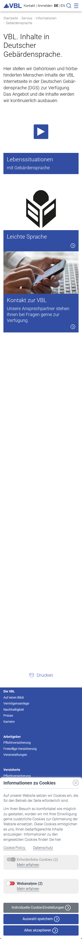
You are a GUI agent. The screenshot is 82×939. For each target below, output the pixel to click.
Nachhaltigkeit (13, 709)
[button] (41, 675)
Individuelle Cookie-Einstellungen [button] (38, 907)
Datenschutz (43, 848)
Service (26, 18)
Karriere (9, 721)
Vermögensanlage (16, 703)
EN (63, 6)
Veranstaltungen (15, 754)
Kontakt (29, 6)
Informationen (46, 18)
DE (56, 6)
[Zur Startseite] (12, 5)
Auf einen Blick (13, 697)
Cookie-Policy (14, 848)
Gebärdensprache (19, 23)
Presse (8, 715)
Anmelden (45, 6)
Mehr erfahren (28, 865)
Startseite (10, 18)
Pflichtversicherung (17, 742)
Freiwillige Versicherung (20, 749)
